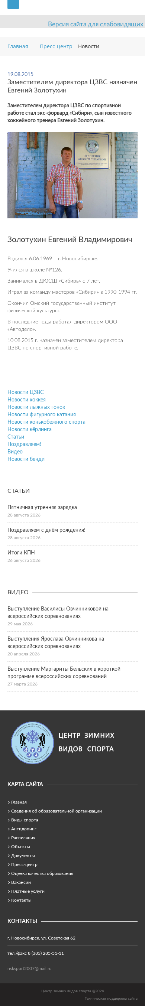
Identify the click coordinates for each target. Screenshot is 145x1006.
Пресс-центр (24, 864)
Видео (15, 452)
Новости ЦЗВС (25, 392)
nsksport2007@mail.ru (29, 968)
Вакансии (21, 882)
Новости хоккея (26, 400)
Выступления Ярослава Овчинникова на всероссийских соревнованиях (55, 643)
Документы (23, 855)
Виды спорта (24, 820)
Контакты (21, 900)
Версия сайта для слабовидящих (95, 24)
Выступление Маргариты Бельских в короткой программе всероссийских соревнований (63, 673)
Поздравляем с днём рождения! (46, 530)
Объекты (20, 846)
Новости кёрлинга (29, 429)
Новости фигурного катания (41, 414)
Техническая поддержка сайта (111, 998)
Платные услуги (28, 891)
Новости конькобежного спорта (46, 422)
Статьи (15, 437)
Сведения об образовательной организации (56, 811)
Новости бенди (26, 459)
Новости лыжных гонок (36, 407)
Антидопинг (23, 829)
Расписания (23, 838)
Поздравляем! (24, 444)
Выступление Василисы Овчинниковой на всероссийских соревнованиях (58, 612)
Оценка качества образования (42, 873)
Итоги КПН (21, 553)
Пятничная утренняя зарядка (42, 507)
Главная (19, 802)
